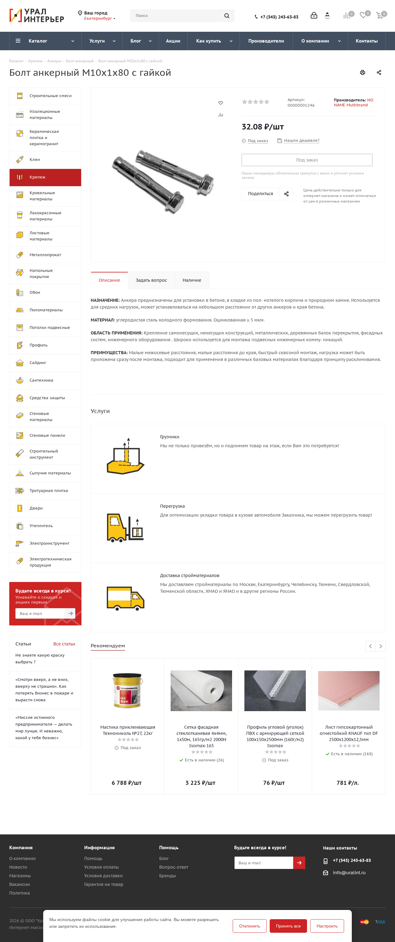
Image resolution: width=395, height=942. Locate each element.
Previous (371, 646)
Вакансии (19, 884)
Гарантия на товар (103, 884)
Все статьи (64, 644)
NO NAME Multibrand (353, 102)
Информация (99, 847)
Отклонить (249, 926)
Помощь (93, 858)
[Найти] (226, 16)
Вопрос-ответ (173, 867)
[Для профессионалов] (327, 15)
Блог (164, 858)
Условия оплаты (101, 867)
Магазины (20, 876)
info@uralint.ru (349, 872)
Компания (21, 847)
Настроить (327, 926)
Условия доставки (103, 876)
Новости (18, 867)
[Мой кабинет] (314, 15)
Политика (19, 893)
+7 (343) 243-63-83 (279, 17)
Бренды (167, 876)
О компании (22, 858)
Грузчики (169, 437)
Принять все (288, 926)
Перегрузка (172, 506)
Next (381, 646)
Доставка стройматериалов (189, 575)
